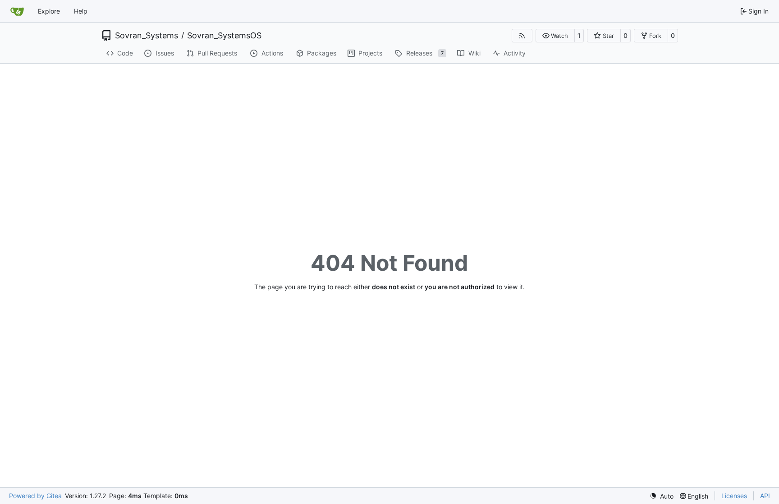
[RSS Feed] (522, 35)
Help (80, 11)
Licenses (734, 495)
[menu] (662, 496)
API (765, 495)
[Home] (17, 11)
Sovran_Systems (146, 35)
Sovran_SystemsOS (224, 35)
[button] (555, 35)
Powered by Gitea (35, 495)
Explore (49, 11)
